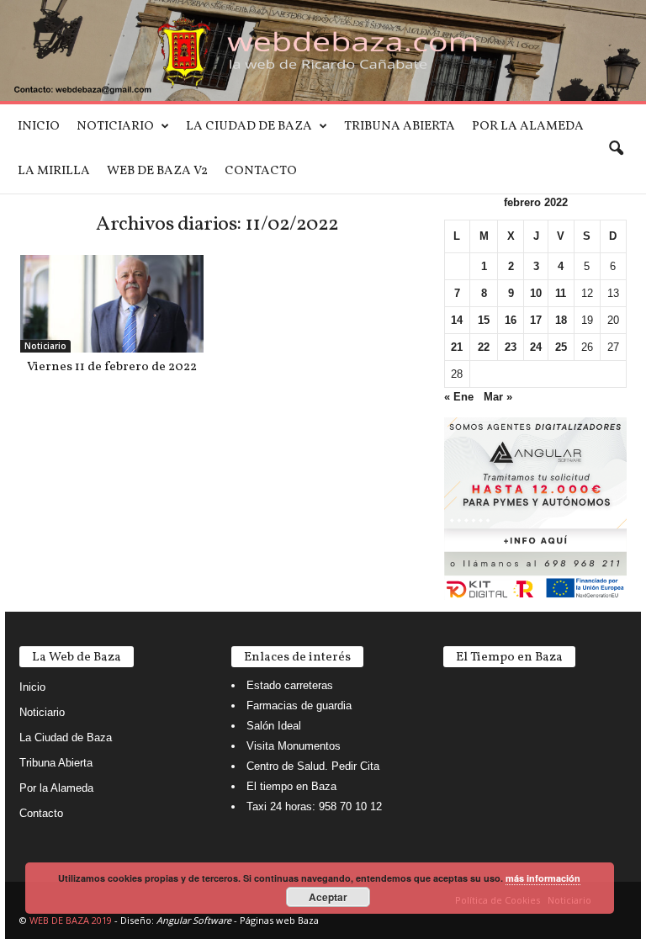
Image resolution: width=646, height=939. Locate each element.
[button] (615, 148)
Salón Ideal (273, 725)
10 (536, 293)
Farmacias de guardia (299, 705)
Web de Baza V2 (157, 171)
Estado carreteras (289, 685)
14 (457, 320)
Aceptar (328, 897)
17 (536, 320)
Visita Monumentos (293, 746)
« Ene (459, 396)
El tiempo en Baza (291, 786)
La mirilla (54, 171)
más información (543, 878)
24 (536, 347)
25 (561, 347)
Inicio (39, 126)
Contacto (261, 171)
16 (510, 320)
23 (510, 347)
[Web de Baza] (323, 50)
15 (484, 320)
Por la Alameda (528, 126)
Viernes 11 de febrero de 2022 (112, 367)
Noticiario (115, 126)
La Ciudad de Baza (249, 126)
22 (484, 347)
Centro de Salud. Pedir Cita (312, 766)
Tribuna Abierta (399, 126)
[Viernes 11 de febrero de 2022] (112, 304)
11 (560, 293)
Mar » (498, 396)
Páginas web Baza (279, 920)
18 (561, 320)
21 (457, 347)
